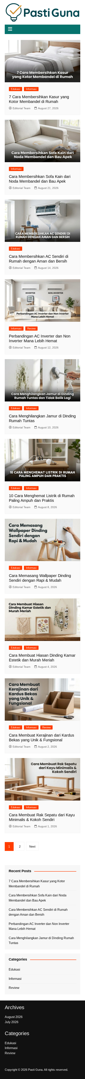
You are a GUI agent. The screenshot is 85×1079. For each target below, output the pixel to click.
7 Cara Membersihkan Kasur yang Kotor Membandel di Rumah (37, 883)
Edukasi (15, 89)
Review (31, 328)
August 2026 (14, 1017)
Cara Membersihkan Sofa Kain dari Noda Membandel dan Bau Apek (37, 898)
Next (32, 846)
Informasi (31, 89)
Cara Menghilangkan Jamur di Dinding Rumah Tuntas (41, 940)
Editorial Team (21, 108)
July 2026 (11, 1022)
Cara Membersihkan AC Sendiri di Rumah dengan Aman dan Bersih (38, 912)
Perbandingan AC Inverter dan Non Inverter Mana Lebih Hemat (39, 926)
